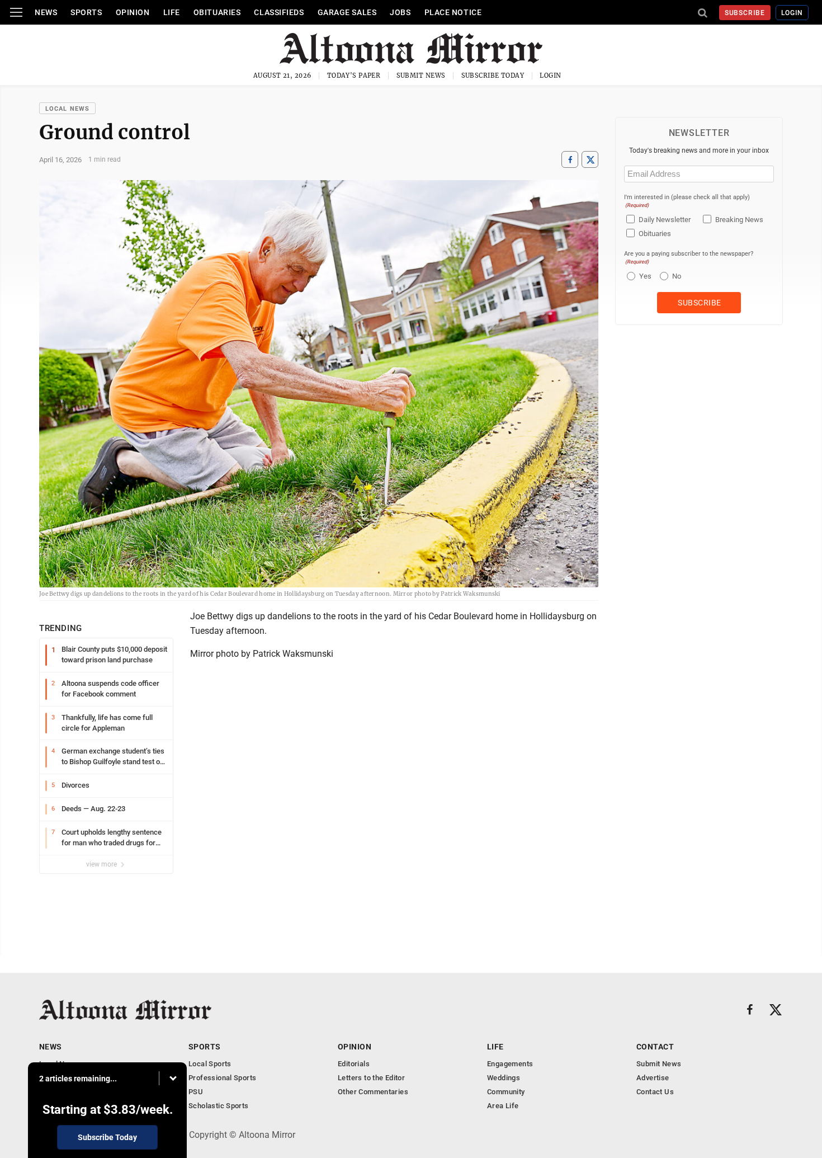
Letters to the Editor (371, 1078)
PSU (195, 1092)
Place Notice (453, 12)
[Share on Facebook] (570, 159)
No (676, 276)
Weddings (503, 1078)
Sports (86, 12)
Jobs (400, 12)
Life (171, 12)
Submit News (421, 75)
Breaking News (739, 219)
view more (102, 864)
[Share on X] (590, 159)
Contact (655, 1046)
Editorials (354, 1064)
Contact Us (655, 1092)
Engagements (510, 1064)
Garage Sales (347, 12)
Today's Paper (354, 75)
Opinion (133, 12)
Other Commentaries (373, 1092)
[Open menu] (16, 12)
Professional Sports (222, 1078)
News (46, 12)
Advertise (652, 1078)
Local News (67, 108)
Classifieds (279, 12)
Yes (644, 276)
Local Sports (210, 1064)
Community (506, 1092)
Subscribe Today (493, 75)
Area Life (503, 1105)
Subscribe (745, 13)
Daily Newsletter (665, 219)
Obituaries (217, 12)
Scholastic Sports (218, 1105)
